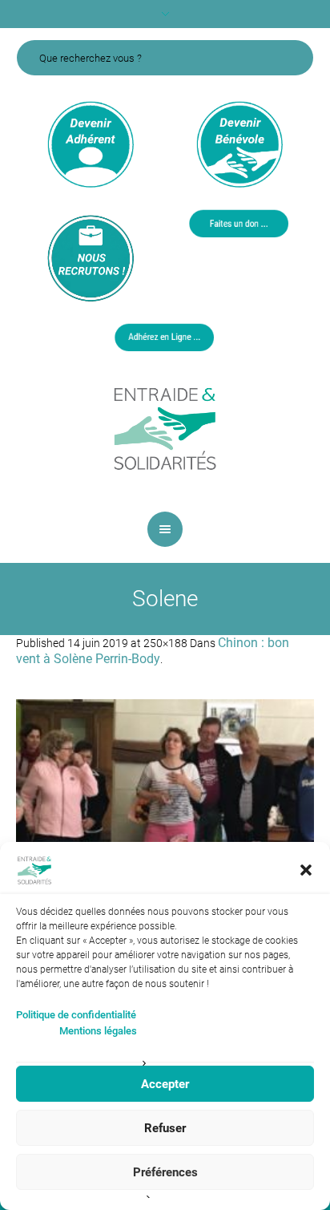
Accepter (165, 1084)
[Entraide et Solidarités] (165, 427)
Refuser (165, 1128)
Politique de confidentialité (76, 1015)
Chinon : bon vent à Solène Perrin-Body (152, 650)
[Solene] (165, 811)
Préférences (165, 1172)
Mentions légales (98, 1031)
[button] (306, 870)
